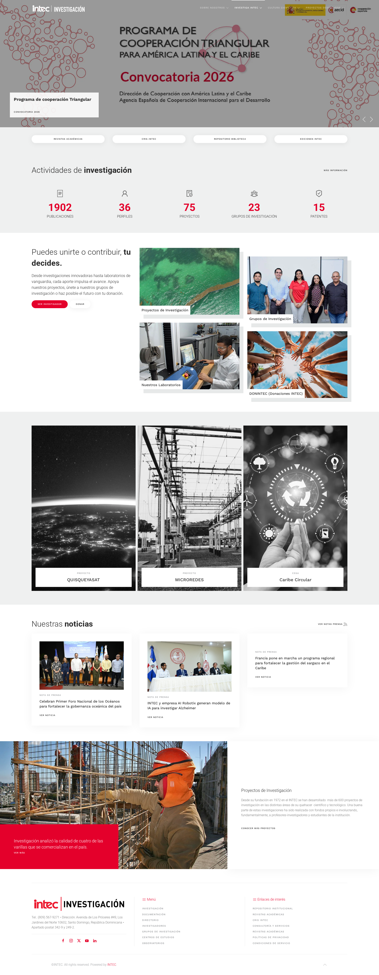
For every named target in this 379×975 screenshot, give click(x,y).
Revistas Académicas (68, 139)
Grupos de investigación (161, 931)
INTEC (111, 965)
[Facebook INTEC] (63, 940)
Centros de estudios (158, 937)
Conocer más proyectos (258, 828)
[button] (364, 119)
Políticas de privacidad (271, 937)
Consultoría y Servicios (271, 925)
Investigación (152, 908)
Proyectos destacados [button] (323, 7)
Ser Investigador (50, 304)
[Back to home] (59, 8)
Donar (80, 304)
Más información (335, 170)
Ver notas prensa (330, 624)
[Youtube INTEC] (87, 940)
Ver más (19, 853)
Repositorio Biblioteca (230, 139)
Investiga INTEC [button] (246, 7)
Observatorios (153, 943)
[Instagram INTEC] (71, 940)
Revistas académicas (268, 914)
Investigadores (154, 925)
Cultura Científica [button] (282, 7)
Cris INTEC (260, 920)
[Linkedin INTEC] (95, 940)
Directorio (150, 920)
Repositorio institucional (273, 908)
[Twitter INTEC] (79, 940)
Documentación (154, 914)
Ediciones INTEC (311, 139)
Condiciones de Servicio (271, 943)
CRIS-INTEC (149, 139)
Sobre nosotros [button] (212, 7)
